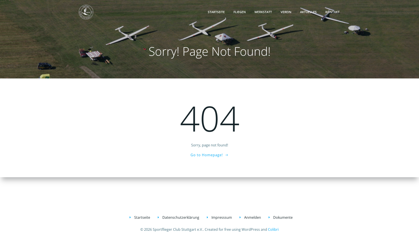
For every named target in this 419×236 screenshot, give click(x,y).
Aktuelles (308, 12)
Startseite (216, 12)
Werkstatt (263, 12)
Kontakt (332, 12)
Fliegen (240, 12)
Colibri (273, 229)
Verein (286, 12)
